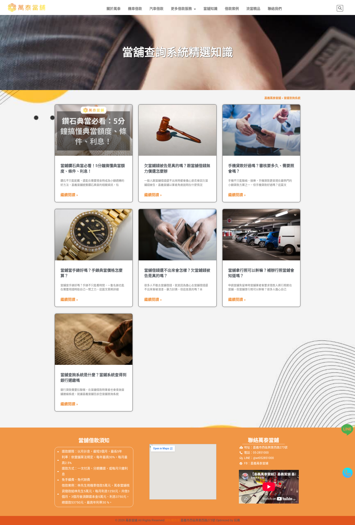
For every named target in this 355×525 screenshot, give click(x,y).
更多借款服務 (181, 9)
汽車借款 (156, 9)
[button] (340, 8)
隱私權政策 (172, 520)
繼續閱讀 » (69, 195)
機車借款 (135, 9)
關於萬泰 (113, 9)
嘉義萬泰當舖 (272, 98)
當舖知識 (210, 9)
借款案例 (232, 9)
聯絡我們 (275, 9)
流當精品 (253, 9)
